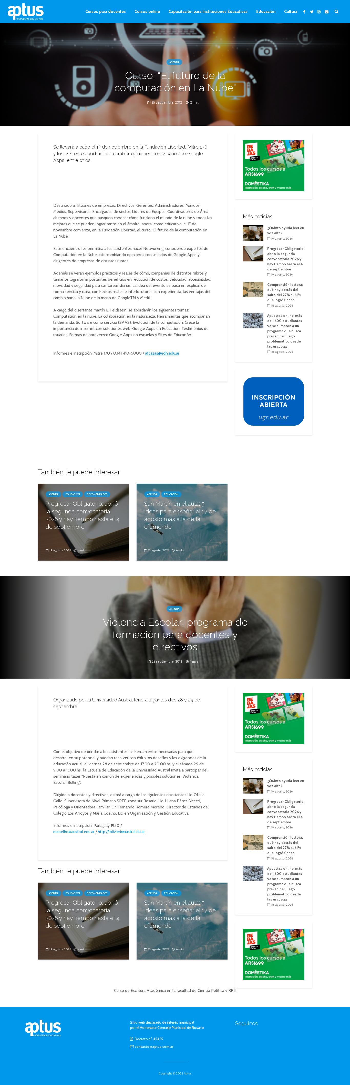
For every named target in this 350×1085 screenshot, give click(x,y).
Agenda (174, 62)
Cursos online (147, 11)
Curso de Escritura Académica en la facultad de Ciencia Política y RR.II (175, 990)
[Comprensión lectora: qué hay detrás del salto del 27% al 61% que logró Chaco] (253, 289)
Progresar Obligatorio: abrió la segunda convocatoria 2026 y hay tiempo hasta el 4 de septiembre (83, 515)
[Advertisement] (132, 181)
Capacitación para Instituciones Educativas (208, 11)
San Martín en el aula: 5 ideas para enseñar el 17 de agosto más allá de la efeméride (180, 515)
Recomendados (97, 494)
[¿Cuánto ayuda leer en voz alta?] (253, 232)
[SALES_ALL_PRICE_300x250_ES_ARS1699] (273, 165)
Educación (265, 11)
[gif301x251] (273, 401)
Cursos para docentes (105, 11)
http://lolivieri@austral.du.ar (121, 831)
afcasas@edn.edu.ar (162, 353)
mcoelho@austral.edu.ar (74, 831)
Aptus (187, 1073)
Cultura (290, 11)
